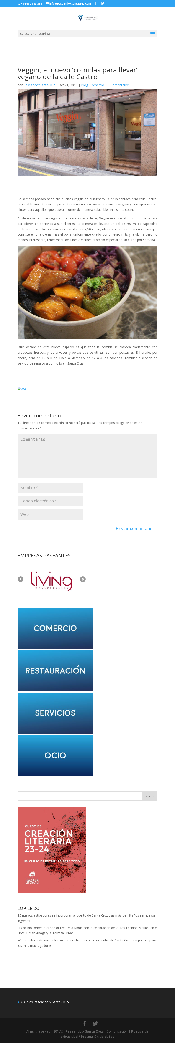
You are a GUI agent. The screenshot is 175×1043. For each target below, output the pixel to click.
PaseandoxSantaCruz (39, 85)
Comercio (97, 85)
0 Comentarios (119, 85)
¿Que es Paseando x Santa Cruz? (45, 1002)
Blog (84, 85)
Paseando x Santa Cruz (84, 1031)
